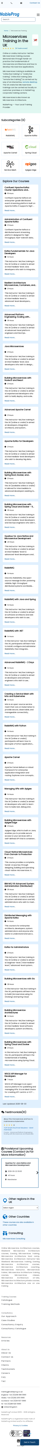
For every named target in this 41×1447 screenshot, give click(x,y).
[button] (36, 1172)
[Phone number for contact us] (11, 3)
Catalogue (6, 1300)
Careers (5, 1373)
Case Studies (8, 1320)
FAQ (3, 1377)
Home (6, 31)
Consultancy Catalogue (13, 1328)
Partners (6, 1361)
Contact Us (35, 3)
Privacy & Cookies (20, 1425)
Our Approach (8, 1316)
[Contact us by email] (21, 3)
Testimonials (8, 1369)
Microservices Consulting (14, 1238)
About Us (6, 1353)
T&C (3, 1381)
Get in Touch (29, 1442)
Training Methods (10, 1304)
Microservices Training (19, 31)
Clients (5, 1365)
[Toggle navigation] (38, 14)
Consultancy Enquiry (12, 1324)
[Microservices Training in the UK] (11, 14)
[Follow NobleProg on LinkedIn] (18, 1441)
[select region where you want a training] (2, 3)
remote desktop (29, 82)
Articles (5, 1340)
